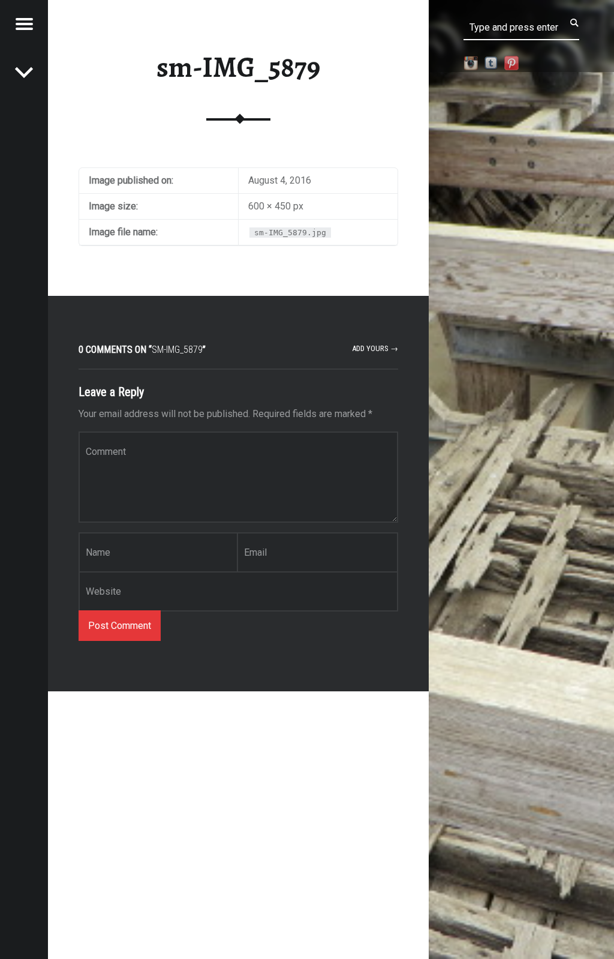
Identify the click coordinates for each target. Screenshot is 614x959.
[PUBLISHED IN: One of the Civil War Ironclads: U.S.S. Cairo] (24, 72)
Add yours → (375, 348)
